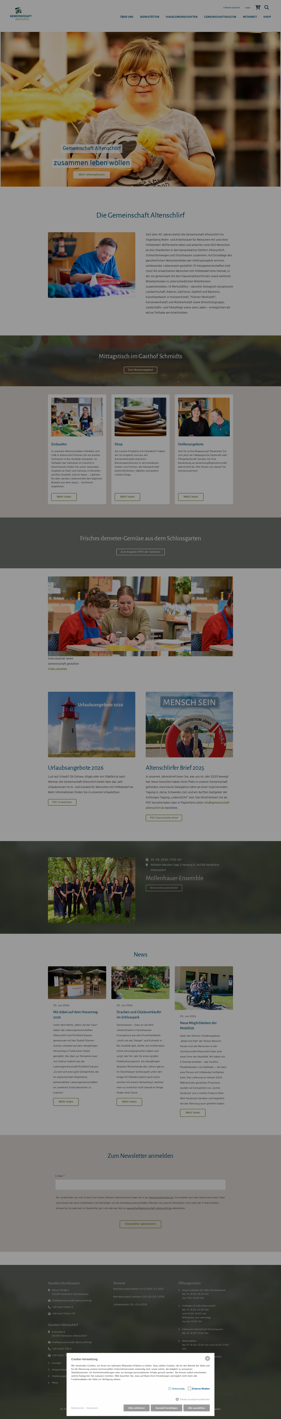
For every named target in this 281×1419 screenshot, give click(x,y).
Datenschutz (77, 1408)
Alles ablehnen (136, 1408)
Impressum (92, 1408)
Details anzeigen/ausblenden (195, 1399)
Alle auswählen (196, 1408)
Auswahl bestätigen (166, 1408)
